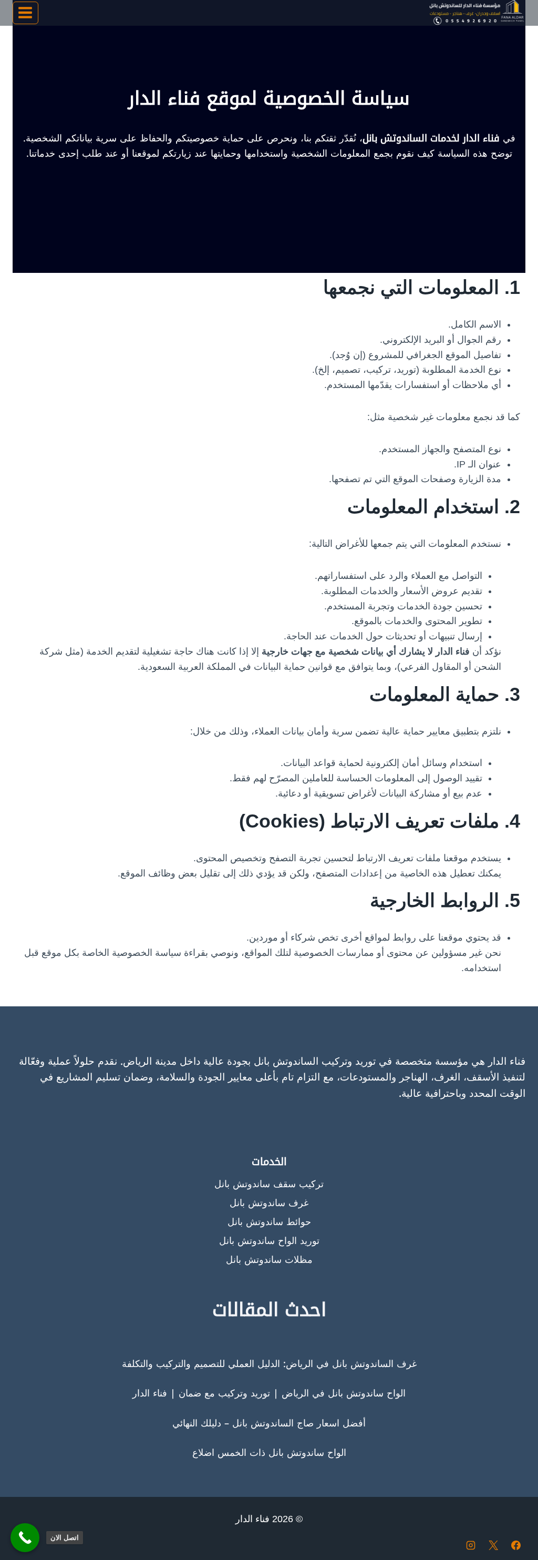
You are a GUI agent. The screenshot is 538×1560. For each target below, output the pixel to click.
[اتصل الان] (25, 1537)
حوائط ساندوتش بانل (269, 1222)
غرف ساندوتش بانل (269, 1203)
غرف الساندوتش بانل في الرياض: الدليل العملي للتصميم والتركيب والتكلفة (269, 1364)
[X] (493, 1545)
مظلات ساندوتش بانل (269, 1260)
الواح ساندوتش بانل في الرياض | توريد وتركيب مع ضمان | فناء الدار (269, 1393)
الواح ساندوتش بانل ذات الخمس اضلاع (269, 1453)
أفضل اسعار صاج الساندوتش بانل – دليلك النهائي (269, 1423)
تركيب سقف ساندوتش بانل (269, 1184)
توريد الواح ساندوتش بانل (269, 1241)
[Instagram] (470, 1545)
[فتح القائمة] (25, 13)
